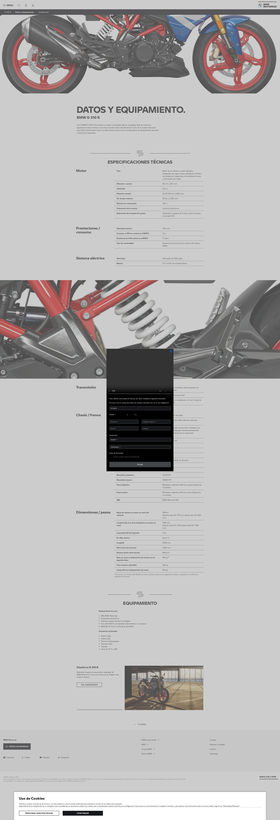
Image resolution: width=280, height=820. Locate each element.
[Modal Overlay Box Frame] (140, 410)
